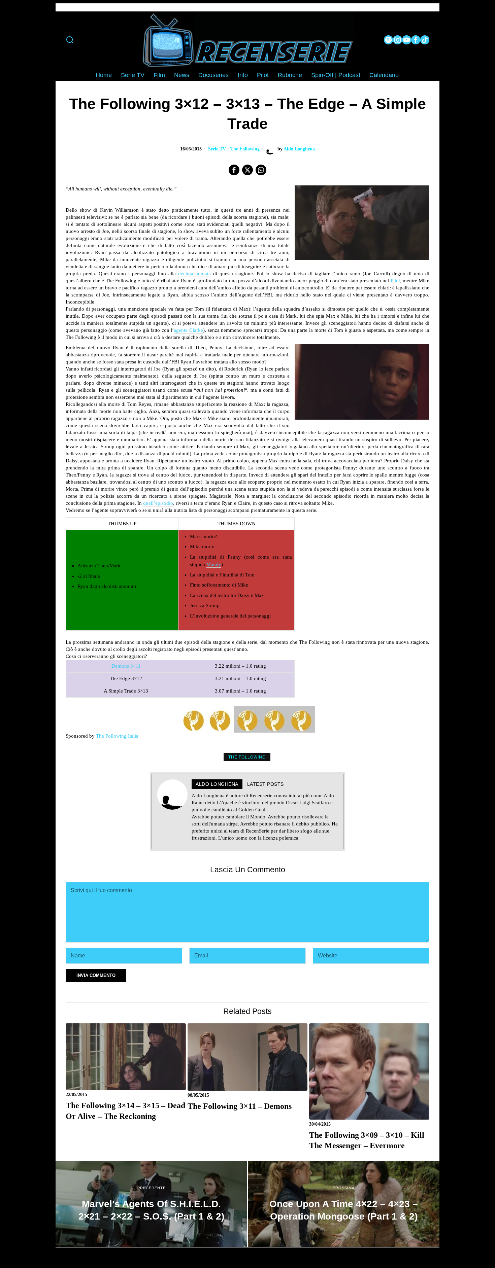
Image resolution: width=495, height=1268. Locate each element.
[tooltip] (388, 39)
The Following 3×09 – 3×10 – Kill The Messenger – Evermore (366, 1140)
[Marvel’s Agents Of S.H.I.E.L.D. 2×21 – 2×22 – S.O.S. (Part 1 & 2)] (151, 1204)
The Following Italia (117, 736)
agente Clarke (188, 330)
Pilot (395, 280)
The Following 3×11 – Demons (240, 1106)
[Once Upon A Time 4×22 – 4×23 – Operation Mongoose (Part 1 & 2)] (343, 1204)
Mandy (213, 564)
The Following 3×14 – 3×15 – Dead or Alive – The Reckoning (125, 1111)
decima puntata (194, 273)
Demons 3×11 (126, 666)
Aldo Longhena (299, 148)
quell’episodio (158, 503)
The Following (245, 148)
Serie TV (217, 148)
